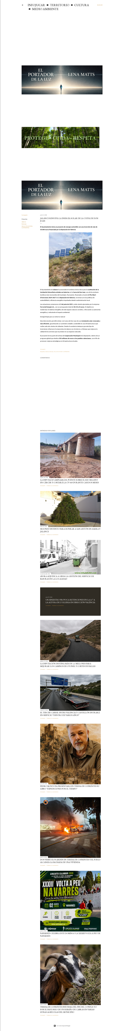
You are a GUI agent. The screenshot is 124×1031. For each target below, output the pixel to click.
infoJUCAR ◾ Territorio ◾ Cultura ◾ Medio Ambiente (58, 7)
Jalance (24, 222)
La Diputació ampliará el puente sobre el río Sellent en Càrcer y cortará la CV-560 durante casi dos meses (69, 481)
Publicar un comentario (52, 485)
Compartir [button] (24, 215)
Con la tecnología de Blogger (63, 1025)
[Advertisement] (60, 24)
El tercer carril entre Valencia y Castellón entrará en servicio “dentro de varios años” (70, 713)
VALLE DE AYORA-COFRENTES (27, 227)
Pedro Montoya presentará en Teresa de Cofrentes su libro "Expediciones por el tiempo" (69, 787)
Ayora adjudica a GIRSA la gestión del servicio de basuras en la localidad (67, 577)
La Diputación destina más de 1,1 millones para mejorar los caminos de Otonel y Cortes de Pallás (67, 664)
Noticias (24, 224)
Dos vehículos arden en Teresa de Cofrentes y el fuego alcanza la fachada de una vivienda (70, 861)
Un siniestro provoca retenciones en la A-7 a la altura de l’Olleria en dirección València (70, 601)
